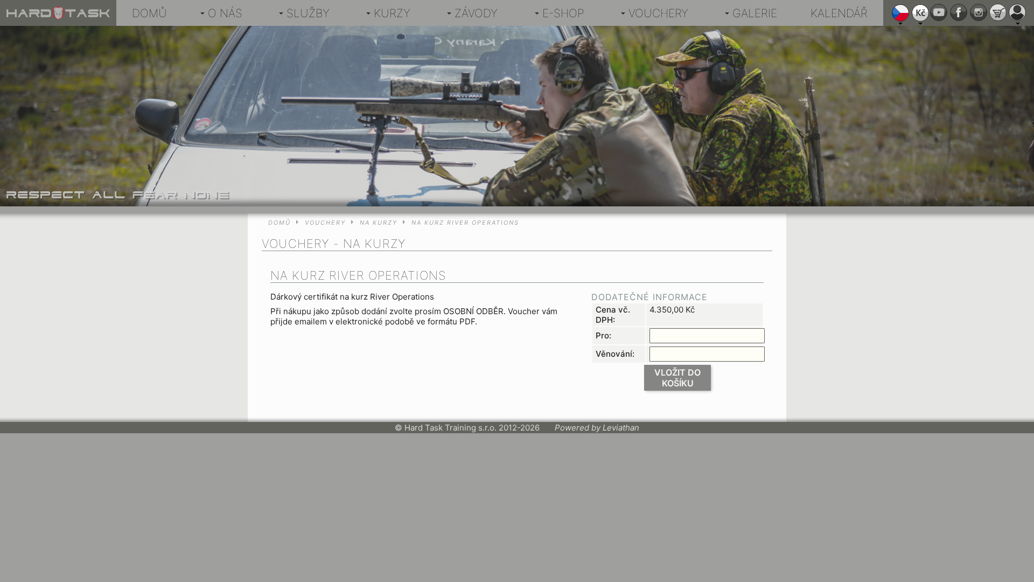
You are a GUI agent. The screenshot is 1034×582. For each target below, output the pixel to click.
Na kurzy (378, 222)
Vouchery (658, 13)
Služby (308, 13)
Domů (149, 13)
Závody (476, 13)
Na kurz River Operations (465, 222)
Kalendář (839, 13)
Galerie (754, 13)
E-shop (563, 13)
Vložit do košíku (677, 378)
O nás (225, 13)
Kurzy (392, 13)
